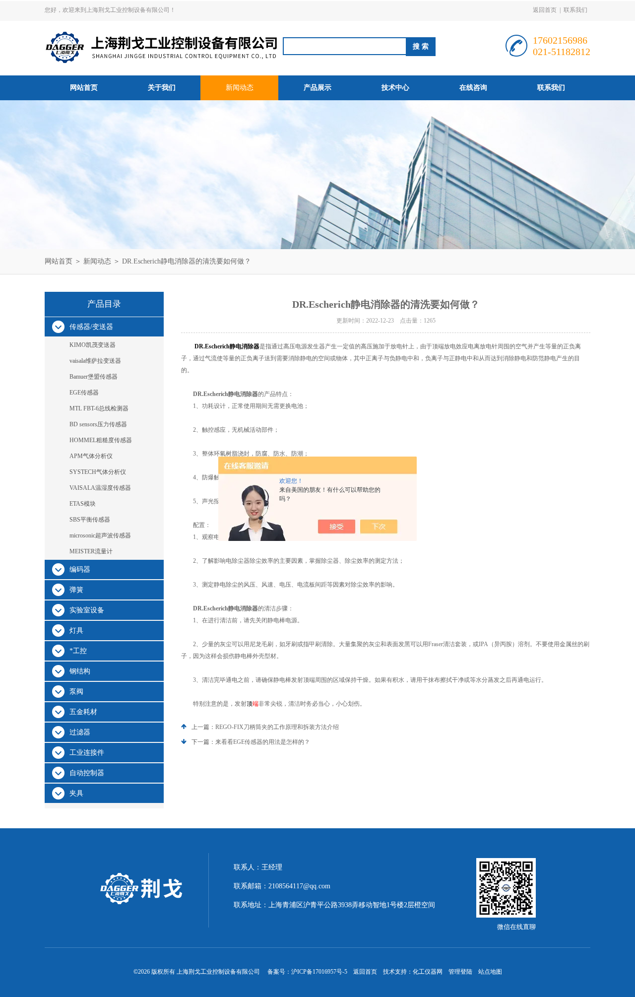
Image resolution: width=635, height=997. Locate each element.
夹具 (76, 793)
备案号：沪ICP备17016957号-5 (307, 971)
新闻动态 (240, 87)
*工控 (78, 651)
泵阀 (76, 691)
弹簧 (76, 590)
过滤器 (79, 732)
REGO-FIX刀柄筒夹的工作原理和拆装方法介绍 (277, 727)
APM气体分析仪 (91, 456)
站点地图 (490, 971)
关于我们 (162, 87)
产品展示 (317, 87)
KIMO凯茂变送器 (92, 344)
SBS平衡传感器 (89, 519)
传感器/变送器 (91, 327)
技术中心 (395, 87)
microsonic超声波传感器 (100, 535)
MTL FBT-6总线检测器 (98, 408)
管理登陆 (460, 971)
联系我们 (575, 9)
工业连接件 (86, 752)
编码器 (79, 569)
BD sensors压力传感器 (98, 424)
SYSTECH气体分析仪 (97, 471)
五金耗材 (83, 712)
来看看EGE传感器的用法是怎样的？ (262, 741)
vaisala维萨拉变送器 (95, 360)
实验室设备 (86, 610)
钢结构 (79, 671)
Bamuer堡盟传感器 (93, 376)
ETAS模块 (82, 503)
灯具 (76, 630)
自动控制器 (86, 773)
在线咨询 (473, 87)
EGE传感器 (84, 392)
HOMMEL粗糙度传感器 (100, 440)
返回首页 (545, 9)
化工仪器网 (428, 971)
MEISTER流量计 (91, 551)
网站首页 (84, 87)
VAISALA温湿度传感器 (100, 487)
